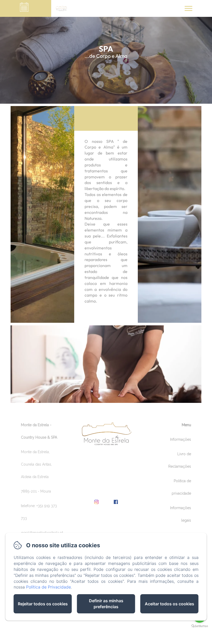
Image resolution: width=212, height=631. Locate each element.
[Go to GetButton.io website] (199, 626)
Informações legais (180, 514)
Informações (180, 439)
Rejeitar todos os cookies (43, 603)
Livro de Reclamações (179, 460)
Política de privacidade (181, 487)
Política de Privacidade (48, 587)
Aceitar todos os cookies (169, 603)
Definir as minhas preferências (106, 603)
